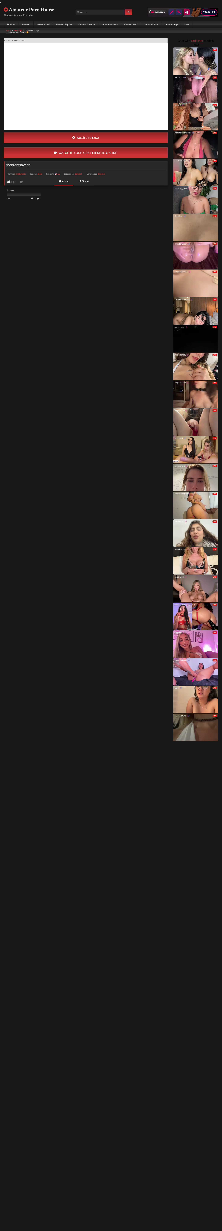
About (65, 181)
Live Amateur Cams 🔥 (18, 32)
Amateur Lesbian (109, 24)
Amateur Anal (43, 24)
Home (13, 24)
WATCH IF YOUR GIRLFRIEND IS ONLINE (87, 152)
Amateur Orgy (171, 24)
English (101, 174)
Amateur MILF (131, 24)
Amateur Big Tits (64, 24)
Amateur (26, 24)
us (57, 174)
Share (85, 181)
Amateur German (86, 24)
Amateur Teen (151, 24)
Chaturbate (21, 174)
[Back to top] (212, 1222)
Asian (187, 24)
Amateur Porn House (31, 9)
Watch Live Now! (87, 137)
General (78, 174)
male (40, 174)
